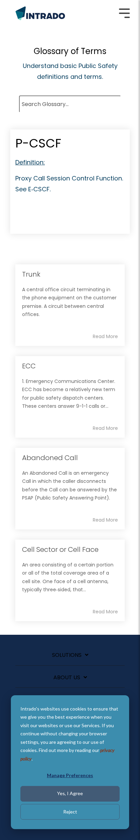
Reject (70, 812)
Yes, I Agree (70, 793)
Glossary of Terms (70, 51)
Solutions (67, 655)
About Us (66, 677)
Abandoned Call (50, 457)
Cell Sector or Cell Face (60, 549)
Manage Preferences (70, 775)
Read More (105, 336)
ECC (29, 366)
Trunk (31, 274)
